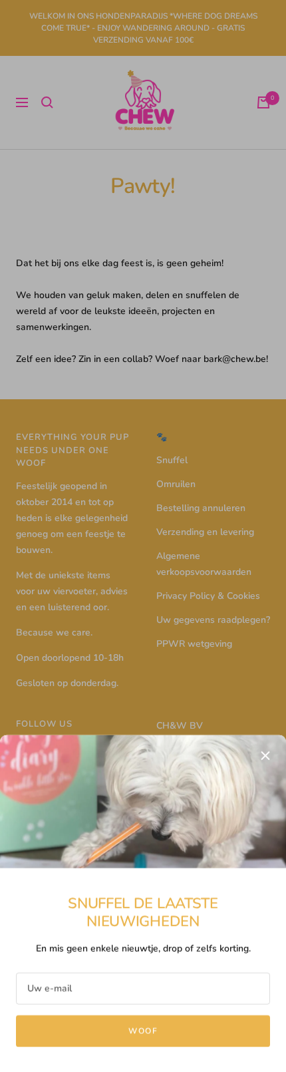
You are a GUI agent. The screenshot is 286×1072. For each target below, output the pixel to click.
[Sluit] (265, 754)
